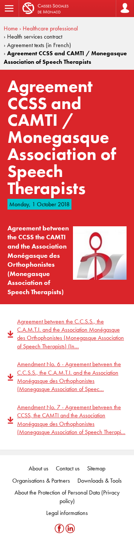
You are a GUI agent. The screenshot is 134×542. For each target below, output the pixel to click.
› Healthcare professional (48, 28)
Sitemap (96, 468)
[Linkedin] (70, 528)
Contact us (68, 468)
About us (38, 468)
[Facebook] (60, 528)
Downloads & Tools (99, 480)
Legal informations (67, 512)
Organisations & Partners (41, 480)
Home (11, 28)
